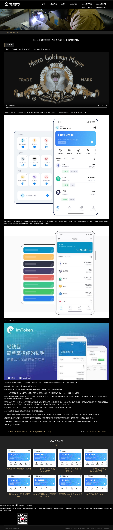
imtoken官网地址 (101, 7)
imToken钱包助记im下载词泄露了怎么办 (97, 432)
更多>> (56, 445)
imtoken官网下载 (101, 4)
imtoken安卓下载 (87, 4)
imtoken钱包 (73, 4)
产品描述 (9, 45)
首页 (43, 4)
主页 (7, 32)
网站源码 (106, 528)
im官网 (63, 4)
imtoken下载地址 (87, 7)
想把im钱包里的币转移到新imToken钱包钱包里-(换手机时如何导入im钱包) (30, 432)
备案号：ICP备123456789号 (11, 528)
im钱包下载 (53, 4)
